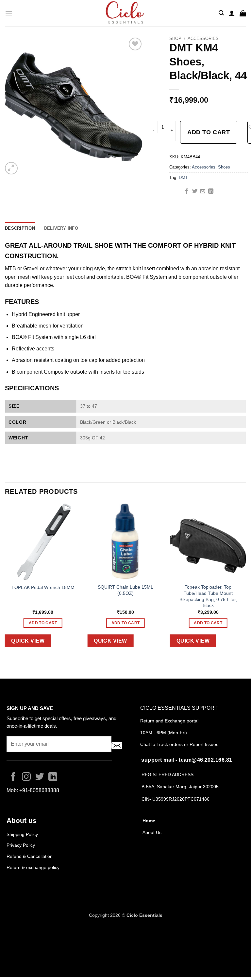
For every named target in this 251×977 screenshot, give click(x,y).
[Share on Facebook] (186, 191)
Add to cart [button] (43, 623)
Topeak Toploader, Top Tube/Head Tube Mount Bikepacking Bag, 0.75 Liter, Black (208, 596)
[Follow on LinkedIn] (52, 777)
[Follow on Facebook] (13, 777)
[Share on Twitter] (194, 191)
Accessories (203, 38)
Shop (175, 38)
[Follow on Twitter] (39, 777)
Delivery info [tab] (61, 228)
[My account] (231, 13)
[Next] (246, 580)
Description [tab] (20, 228)
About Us (151, 832)
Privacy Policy (21, 845)
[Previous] (5, 580)
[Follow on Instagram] (26, 777)
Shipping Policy (22, 834)
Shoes (224, 167)
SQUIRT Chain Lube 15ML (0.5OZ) (125, 590)
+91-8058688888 (39, 790)
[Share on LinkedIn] (210, 191)
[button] (9, 13)
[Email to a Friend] (202, 191)
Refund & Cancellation (30, 856)
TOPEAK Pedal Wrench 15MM (43, 587)
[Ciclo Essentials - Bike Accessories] (125, 13)
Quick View (27, 641)
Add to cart (208, 132)
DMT (183, 177)
